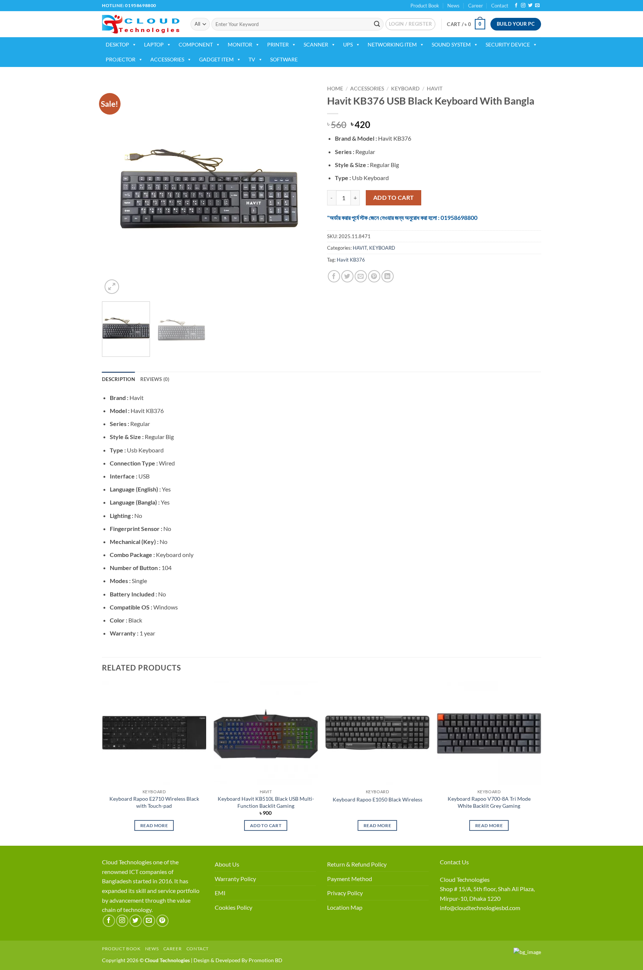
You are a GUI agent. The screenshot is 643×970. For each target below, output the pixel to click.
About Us (227, 864)
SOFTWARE (284, 59)
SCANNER (316, 44)
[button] (410, 24)
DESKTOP (117, 44)
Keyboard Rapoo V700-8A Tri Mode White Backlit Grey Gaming (489, 802)
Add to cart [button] (265, 825)
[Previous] (115, 188)
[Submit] (377, 24)
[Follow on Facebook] (516, 5)
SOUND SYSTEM (451, 44)
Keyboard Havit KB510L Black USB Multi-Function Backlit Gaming (266, 802)
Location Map (344, 907)
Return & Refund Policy (357, 864)
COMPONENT (196, 44)
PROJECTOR (120, 59)
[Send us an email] (537, 5)
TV (252, 59)
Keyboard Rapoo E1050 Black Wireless (377, 799)
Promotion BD (265, 960)
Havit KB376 (351, 260)
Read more (154, 825)
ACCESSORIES (167, 59)
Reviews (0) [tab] (155, 379)
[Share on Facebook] (334, 276)
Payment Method (349, 878)
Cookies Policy (233, 907)
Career (475, 6)
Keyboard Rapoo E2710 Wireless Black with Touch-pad (154, 802)
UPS (348, 44)
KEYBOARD (405, 89)
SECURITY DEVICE (508, 44)
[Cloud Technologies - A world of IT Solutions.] (140, 24)
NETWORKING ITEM (392, 44)
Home (335, 89)
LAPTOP (154, 44)
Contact (499, 6)
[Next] (302, 188)
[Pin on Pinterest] (374, 276)
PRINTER (278, 44)
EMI (220, 892)
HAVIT (434, 89)
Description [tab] (118, 379)
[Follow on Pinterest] (162, 921)
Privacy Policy (345, 892)
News (453, 6)
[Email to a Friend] (361, 276)
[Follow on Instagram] (523, 5)
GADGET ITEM (216, 59)
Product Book (424, 6)
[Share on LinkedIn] (387, 276)
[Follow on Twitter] (530, 5)
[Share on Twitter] (347, 276)
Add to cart (393, 197)
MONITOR (240, 44)
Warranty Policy (235, 878)
